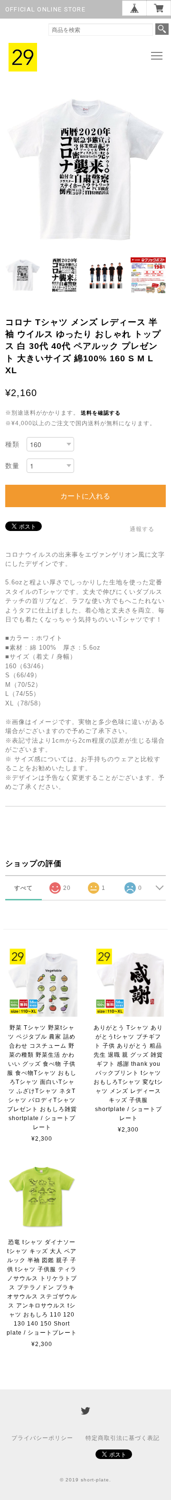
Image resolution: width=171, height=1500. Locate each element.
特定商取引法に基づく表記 (123, 1438)
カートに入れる (85, 496)
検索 (162, 29)
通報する (142, 529)
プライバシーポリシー (42, 1438)
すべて (23, 888)
